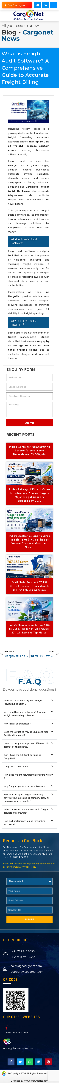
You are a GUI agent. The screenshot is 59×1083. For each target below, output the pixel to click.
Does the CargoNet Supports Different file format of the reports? (26, 745)
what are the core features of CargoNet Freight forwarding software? (25, 714)
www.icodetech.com (17, 1032)
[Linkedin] (38, 1061)
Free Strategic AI (16, 5)
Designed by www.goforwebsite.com (29, 1081)
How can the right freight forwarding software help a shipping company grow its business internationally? (26, 798)
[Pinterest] (48, 1061)
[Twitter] (20, 1061)
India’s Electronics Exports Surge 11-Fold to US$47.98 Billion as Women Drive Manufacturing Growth (29, 541)
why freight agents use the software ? (24, 786)
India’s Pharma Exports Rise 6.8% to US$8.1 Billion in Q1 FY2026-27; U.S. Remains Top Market (29, 628)
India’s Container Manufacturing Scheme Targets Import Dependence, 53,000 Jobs (29, 450)
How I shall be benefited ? (17, 723)
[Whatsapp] (29, 1061)
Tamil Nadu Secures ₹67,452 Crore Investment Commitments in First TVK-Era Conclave (29, 586)
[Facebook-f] (11, 1061)
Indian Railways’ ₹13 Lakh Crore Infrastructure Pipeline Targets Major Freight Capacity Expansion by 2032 (29, 495)
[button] (53, 5)
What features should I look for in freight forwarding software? (26, 811)
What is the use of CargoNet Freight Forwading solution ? (23, 702)
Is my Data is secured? (16, 766)
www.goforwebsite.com (18, 1048)
